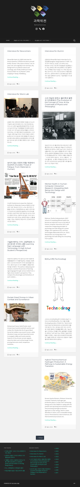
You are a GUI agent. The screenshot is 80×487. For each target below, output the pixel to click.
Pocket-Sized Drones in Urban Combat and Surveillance (20, 298)
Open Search (74, 40)
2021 (56, 462)
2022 (57, 459)
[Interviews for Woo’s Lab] (21, 108)
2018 (56, 470)
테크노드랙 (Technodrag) (55, 259)
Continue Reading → (13, 77)
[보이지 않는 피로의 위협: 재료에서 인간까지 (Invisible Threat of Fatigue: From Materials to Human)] (21, 186)
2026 (57, 448)
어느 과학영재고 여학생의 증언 (14, 468)
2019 (56, 467)
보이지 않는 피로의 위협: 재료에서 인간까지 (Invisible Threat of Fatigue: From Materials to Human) (21, 166)
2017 (56, 472)
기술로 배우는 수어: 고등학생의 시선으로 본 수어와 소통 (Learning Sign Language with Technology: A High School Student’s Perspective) (21, 246)
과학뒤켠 (40, 21)
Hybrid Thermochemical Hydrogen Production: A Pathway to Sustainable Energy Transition (58, 363)
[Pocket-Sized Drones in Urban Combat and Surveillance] (21, 312)
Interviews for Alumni (54, 51)
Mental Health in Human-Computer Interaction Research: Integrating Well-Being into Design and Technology (57, 188)
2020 (57, 464)
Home (8, 40)
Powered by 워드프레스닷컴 (11, 483)
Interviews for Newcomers (19, 51)
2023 (57, 456)
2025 (57, 451)
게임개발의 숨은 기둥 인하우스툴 (15, 470)
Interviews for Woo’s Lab (18, 94)
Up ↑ (75, 483)
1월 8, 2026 (12, 84)
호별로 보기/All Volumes (21, 40)
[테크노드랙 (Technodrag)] (58, 289)
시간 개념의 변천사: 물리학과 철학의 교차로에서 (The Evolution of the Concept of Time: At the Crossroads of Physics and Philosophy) (58, 102)
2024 (57, 454)
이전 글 (40, 437)
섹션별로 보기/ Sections (42, 40)
